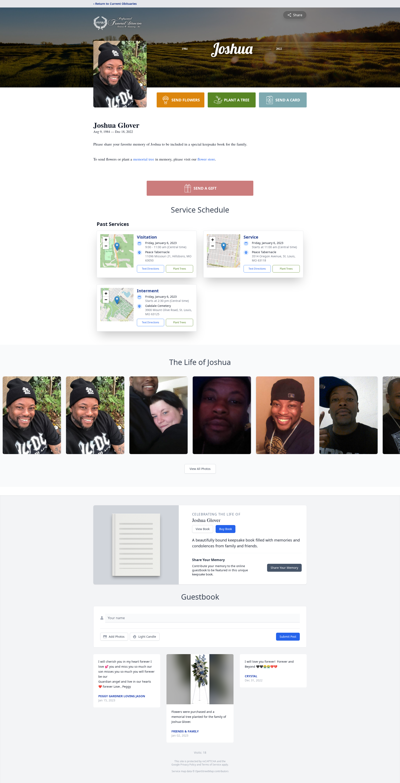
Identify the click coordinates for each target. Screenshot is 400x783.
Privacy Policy (188, 764)
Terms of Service (211, 764)
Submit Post (288, 637)
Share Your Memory (284, 568)
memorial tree (143, 159)
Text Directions (150, 268)
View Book (203, 529)
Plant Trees (179, 268)
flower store (206, 159)
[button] (117, 246)
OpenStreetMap (204, 771)
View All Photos (200, 469)
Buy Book (225, 529)
